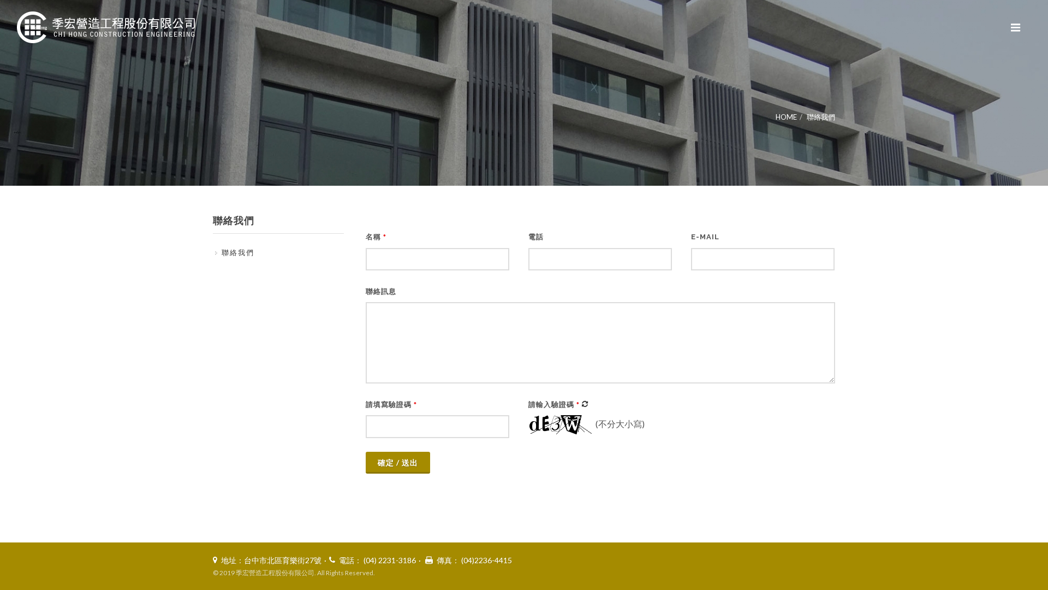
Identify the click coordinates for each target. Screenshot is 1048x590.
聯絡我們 (821, 117)
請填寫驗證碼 (391, 404)
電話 (536, 237)
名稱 (376, 237)
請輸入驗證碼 (554, 404)
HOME (786, 117)
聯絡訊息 (381, 291)
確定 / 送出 (398, 462)
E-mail (705, 237)
